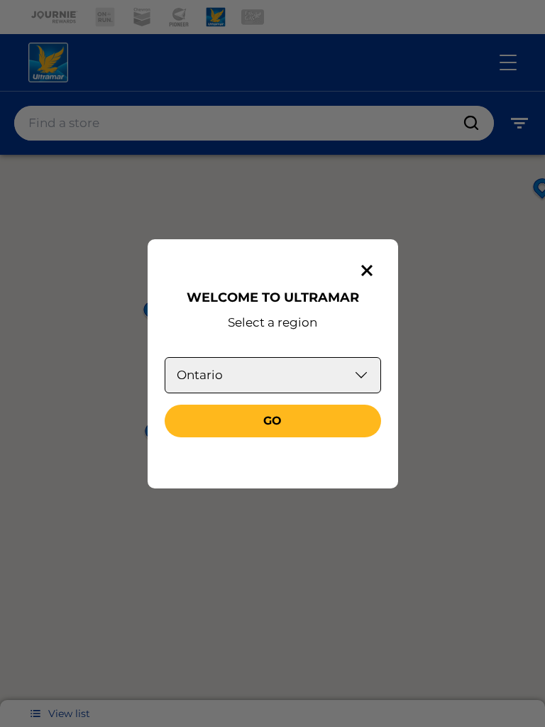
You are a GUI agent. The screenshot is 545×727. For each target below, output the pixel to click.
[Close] (366, 270)
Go (272, 420)
